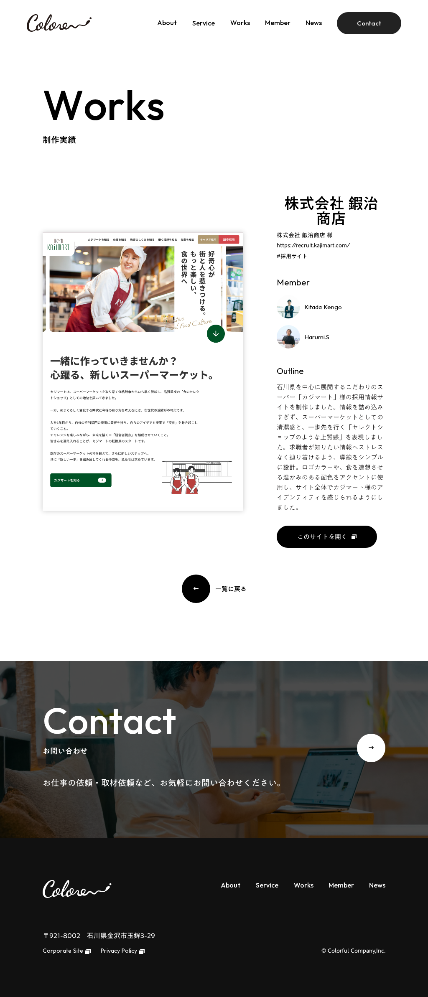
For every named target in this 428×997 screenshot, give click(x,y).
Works (240, 22)
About (167, 22)
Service (203, 23)
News (314, 22)
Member (277, 22)
